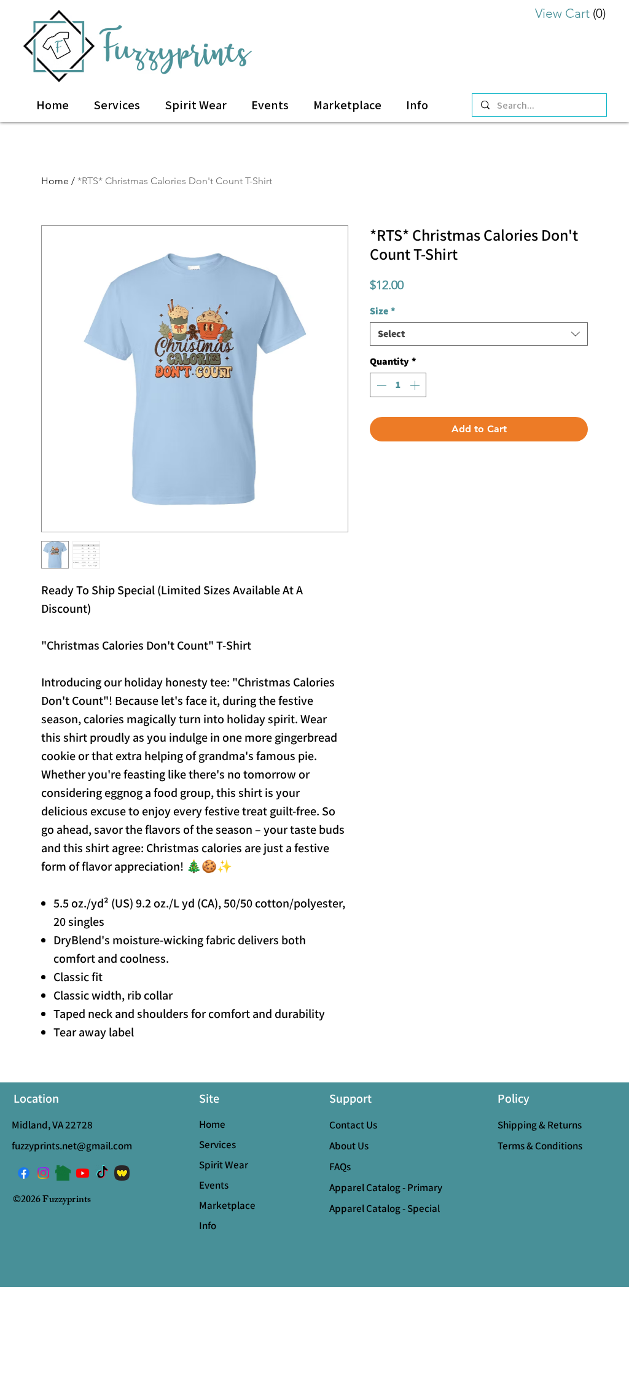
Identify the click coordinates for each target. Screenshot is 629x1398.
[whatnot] (122, 1173)
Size (383, 311)
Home (55, 181)
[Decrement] (380, 385)
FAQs (340, 1166)
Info (207, 1225)
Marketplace (227, 1205)
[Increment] (415, 385)
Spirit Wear (223, 1164)
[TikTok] (102, 1173)
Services (217, 1144)
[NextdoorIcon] (63, 1173)
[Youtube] (82, 1173)
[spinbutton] (398, 385)
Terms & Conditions (540, 1145)
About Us (349, 1145)
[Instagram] (43, 1173)
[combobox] (479, 334)
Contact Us (353, 1125)
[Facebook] (23, 1173)
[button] (417, 105)
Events (214, 1185)
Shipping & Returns (540, 1125)
